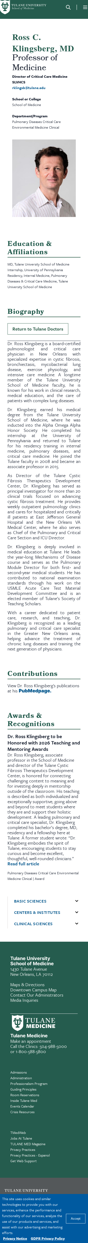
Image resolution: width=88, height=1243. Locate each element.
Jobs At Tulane (21, 1138)
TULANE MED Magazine (28, 1143)
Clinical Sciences (33, 924)
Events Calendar (22, 1106)
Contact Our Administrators (36, 995)
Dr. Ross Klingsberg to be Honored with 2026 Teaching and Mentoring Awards (44, 742)
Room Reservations (24, 1094)
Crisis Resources (22, 1111)
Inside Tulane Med (23, 1100)
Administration (21, 1077)
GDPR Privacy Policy (48, 1238)
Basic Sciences (30, 901)
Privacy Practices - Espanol (30, 1155)
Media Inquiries (24, 1000)
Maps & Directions (27, 984)
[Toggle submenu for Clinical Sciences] (76, 924)
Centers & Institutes (37, 912)
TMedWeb (18, 1132)
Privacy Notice (15, 1238)
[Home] (23, 7)
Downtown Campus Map (33, 989)
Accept (75, 1218)
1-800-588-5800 (31, 1051)
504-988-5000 (53, 1046)
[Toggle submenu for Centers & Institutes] (76, 912)
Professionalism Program (28, 1083)
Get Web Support (23, 1160)
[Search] (68, 7)
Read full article (23, 863)
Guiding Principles (23, 1089)
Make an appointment (30, 1041)
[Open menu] (85, 7)
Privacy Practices (22, 1149)
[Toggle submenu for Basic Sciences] (76, 901)
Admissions (18, 1072)
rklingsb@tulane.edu (29, 87)
